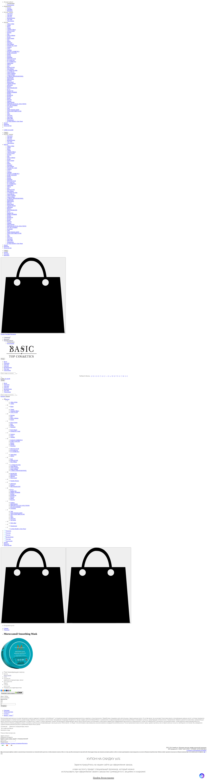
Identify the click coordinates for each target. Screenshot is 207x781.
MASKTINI (10, 77)
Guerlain (9, 50)
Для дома (9, 19)
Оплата (9, 7)
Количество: (4, 699)
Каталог (5, 396)
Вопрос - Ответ (8, 715)
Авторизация (10, 3)
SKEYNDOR (10, 102)
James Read (10, 63)
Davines (9, 32)
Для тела (9, 16)
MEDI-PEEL (10, 79)
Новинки (6, 124)
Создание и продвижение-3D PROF (196, 750)
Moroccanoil (10, 82)
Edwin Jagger (10, 38)
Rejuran (9, 96)
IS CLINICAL (11, 60)
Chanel (9, 28)
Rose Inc (9, 99)
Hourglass (9, 57)
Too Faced (10, 117)
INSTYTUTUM (11, 58)
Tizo (8, 112)
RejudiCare (10, 95)
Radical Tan (10, 90)
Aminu (9, 25)
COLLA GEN (11, 31)
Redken (9, 93)
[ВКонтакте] (1, 690)
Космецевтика (11, 18)
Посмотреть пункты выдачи (8, 693)
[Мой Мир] (5, 690)
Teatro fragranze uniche (13, 109)
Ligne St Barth (11, 74)
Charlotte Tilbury (11, 29)
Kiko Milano (10, 69)
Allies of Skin (10, 24)
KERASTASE (11, 67)
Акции (6, 122)
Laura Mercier (10, 72)
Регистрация (10, 5)
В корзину (3, 706)
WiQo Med (10, 118)
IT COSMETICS (11, 61)
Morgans (9, 80)
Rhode (9, 98)
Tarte (8, 108)
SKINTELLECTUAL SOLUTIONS (16, 104)
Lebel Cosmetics (11, 73)
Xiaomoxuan (10, 120)
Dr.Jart (9, 37)
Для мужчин (10, 21)
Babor (8, 26)
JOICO (9, 64)
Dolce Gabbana (11, 35)
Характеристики (8, 712)
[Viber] (8, 690)
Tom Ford (9, 115)
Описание (6, 710)
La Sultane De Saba (12, 70)
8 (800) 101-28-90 (8, 130)
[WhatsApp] (10, 690)
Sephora (9, 101)
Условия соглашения (16, 743)
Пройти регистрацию (103, 778)
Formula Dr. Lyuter (12, 45)
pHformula (10, 85)
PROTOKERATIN (12, 88)
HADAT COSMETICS (13, 51)
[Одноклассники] (3, 690)
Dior (8, 34)
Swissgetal (10, 106)
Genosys (9, 47)
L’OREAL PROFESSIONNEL (15, 76)
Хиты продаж (7, 125)
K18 (8, 66)
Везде (5, 361)
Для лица (9, 15)
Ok (204, 752)
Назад (6, 132)
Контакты (10, 10)
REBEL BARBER (12, 92)
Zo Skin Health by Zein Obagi (15, 121)
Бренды (6, 144)
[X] (6, 690)
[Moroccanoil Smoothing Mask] (17, 669)
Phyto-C (9, 86)
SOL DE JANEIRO (12, 105)
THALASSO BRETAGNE (14, 111)
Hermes (9, 56)
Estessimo (9, 42)
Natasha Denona (11, 83)
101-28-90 (5, 378)
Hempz (9, 54)
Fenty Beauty (10, 44)
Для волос (10, 13)
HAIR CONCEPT (12, 53)
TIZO (8, 114)
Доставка (9, 9)
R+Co (8, 89)
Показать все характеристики (13, 687)
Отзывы (6, 713)
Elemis (9, 41)
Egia (8, 40)
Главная (6, 628)
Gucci (8, 48)
